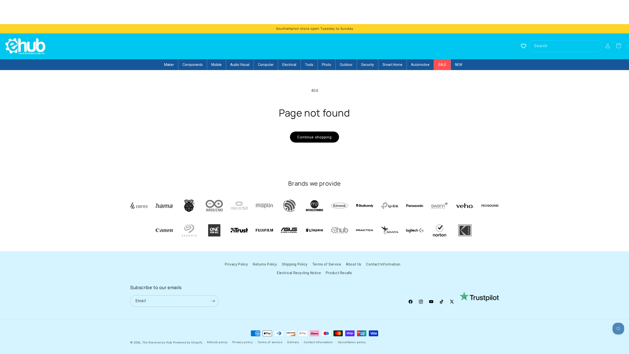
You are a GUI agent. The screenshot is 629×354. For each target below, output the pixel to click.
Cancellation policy (352, 342)
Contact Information (383, 264)
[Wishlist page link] (523, 46)
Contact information (318, 342)
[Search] (596, 46)
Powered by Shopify (187, 342)
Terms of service (269, 342)
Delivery (293, 342)
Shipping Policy (294, 264)
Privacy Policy (236, 264)
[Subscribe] (213, 301)
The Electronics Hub (157, 342)
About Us (353, 264)
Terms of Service (326, 264)
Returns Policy (265, 264)
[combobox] (565, 46)
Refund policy (217, 342)
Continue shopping (314, 137)
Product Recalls (339, 273)
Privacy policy (242, 342)
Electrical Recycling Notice (299, 273)
